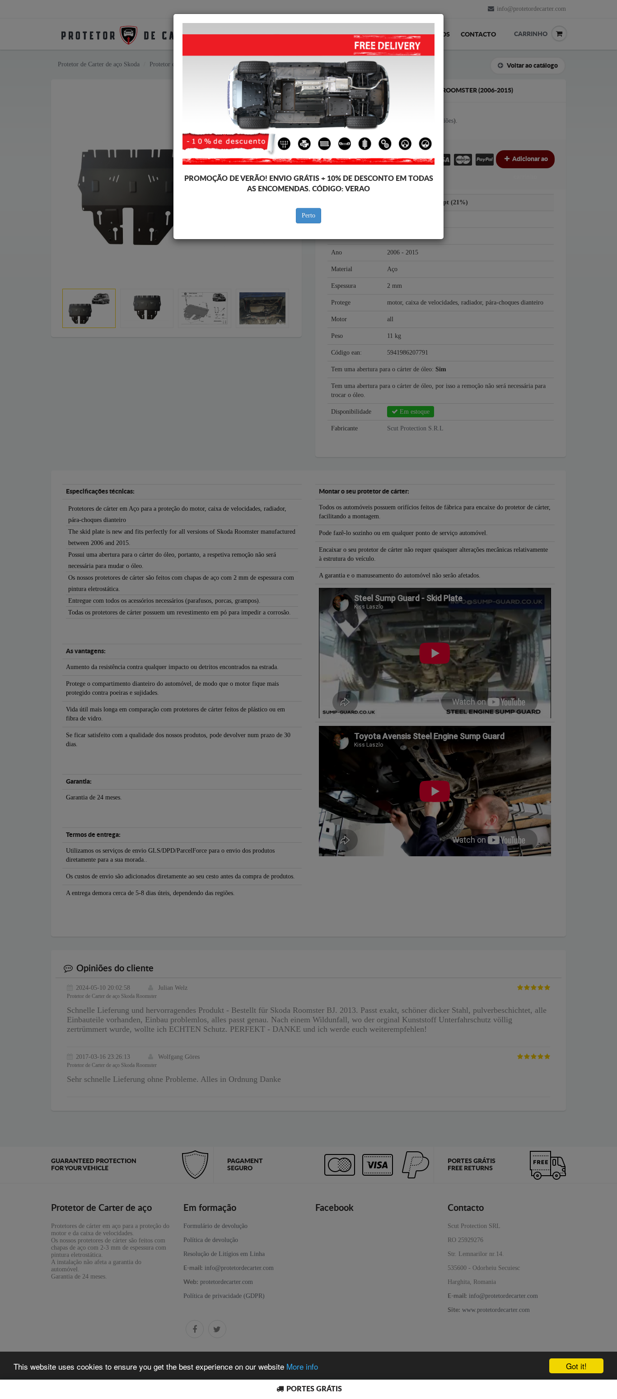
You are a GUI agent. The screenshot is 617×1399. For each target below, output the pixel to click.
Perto (308, 215)
